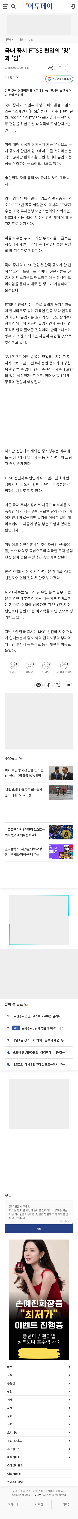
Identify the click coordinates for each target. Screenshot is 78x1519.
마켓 (21, 39)
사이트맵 (65, 1504)
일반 (30, 39)
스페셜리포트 (15, 1465)
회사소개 (13, 1504)
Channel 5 (14, 1474)
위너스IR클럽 (15, 1482)
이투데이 (9, 39)
